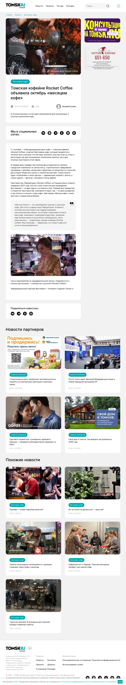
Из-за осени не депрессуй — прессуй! (86, 509)
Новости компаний (18, 375)
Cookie (15, 682)
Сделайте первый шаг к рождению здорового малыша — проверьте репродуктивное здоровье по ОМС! (32, 442)
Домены (51, 664)
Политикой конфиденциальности (75, 682)
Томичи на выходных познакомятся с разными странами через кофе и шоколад (30, 565)
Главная (9, 15)
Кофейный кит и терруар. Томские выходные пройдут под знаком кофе (89, 565)
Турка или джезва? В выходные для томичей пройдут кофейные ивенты (29, 623)
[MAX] (74, 133)
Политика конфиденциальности (106, 660)
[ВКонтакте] (43, 133)
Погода (60, 6)
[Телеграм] (55, 133)
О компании (41, 669)
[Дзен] (68, 133)
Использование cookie (73, 664)
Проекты (50, 6)
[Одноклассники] (62, 133)
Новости (39, 6)
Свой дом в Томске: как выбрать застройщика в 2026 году (90, 440)
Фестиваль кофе (30, 15)
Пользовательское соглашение (77, 660)
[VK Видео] (49, 133)
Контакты (51, 660)
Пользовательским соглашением (103, 682)
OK (120, 682)
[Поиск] (107, 6)
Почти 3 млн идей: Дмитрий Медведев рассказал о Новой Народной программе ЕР (92, 380)
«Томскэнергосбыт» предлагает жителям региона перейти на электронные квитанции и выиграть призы (32, 382)
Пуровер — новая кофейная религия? (26, 509)
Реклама (70, 6)
